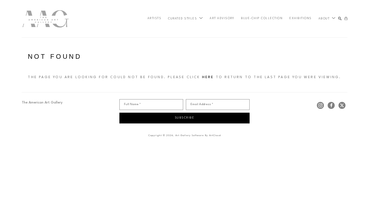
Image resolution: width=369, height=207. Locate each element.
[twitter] (341, 105)
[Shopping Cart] (345, 18)
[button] (185, 18)
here (208, 77)
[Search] (340, 18)
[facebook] (331, 105)
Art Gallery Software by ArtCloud (198, 135)
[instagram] (320, 105)
